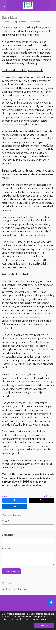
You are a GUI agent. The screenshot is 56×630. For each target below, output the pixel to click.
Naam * (5, 521)
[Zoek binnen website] (3, 5)
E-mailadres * (8, 535)
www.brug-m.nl (29, 431)
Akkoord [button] (44, 625)
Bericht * (6, 548)
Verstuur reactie (11, 571)
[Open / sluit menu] (52, 5)
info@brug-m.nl (10, 453)
